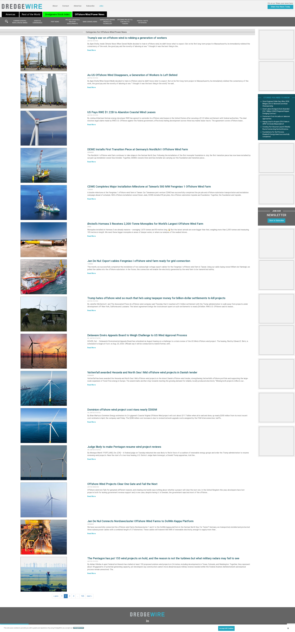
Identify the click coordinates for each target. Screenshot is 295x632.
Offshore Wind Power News (89, 14)
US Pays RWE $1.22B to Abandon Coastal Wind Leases (121, 112)
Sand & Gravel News (90, 22)
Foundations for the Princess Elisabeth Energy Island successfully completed (276, 134)
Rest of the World (31, 14)
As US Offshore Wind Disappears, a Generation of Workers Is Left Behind (132, 75)
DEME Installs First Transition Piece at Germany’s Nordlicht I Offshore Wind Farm (137, 149)
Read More (91, 50)
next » (89, 596)
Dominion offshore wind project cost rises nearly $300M (122, 409)
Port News (55, 22)
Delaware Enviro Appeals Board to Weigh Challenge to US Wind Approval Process (137, 335)
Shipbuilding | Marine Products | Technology (107, 21)
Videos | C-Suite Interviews (142, 22)
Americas (10, 14)
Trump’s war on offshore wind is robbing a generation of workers (127, 37)
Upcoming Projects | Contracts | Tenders (125, 21)
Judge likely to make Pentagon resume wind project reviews (124, 446)
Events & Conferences (37, 22)
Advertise (77, 6)
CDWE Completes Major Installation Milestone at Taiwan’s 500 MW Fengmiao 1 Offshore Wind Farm (149, 186)
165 (82, 596)
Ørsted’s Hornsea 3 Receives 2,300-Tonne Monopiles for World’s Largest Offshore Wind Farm (145, 223)
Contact (65, 6)
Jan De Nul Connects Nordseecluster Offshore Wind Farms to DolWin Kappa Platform (140, 521)
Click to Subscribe (276, 220)
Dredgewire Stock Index (57, 14)
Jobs (101, 6)
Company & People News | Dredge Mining (19, 22)
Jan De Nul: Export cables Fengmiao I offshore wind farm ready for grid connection (138, 261)
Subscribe (90, 6)
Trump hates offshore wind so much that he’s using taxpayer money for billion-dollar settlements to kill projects (156, 298)
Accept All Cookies (226, 628)
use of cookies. (78, 628)
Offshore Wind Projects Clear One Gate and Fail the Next (122, 484)
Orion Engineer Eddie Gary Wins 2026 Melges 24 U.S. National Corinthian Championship (276, 103)
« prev (55, 596)
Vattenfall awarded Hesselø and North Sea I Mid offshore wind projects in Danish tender (142, 372)
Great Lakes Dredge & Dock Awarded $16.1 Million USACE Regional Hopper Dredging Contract (276, 111)
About (55, 6)
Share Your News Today (280, 7)
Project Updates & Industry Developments (72, 21)
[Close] (288, 628)
